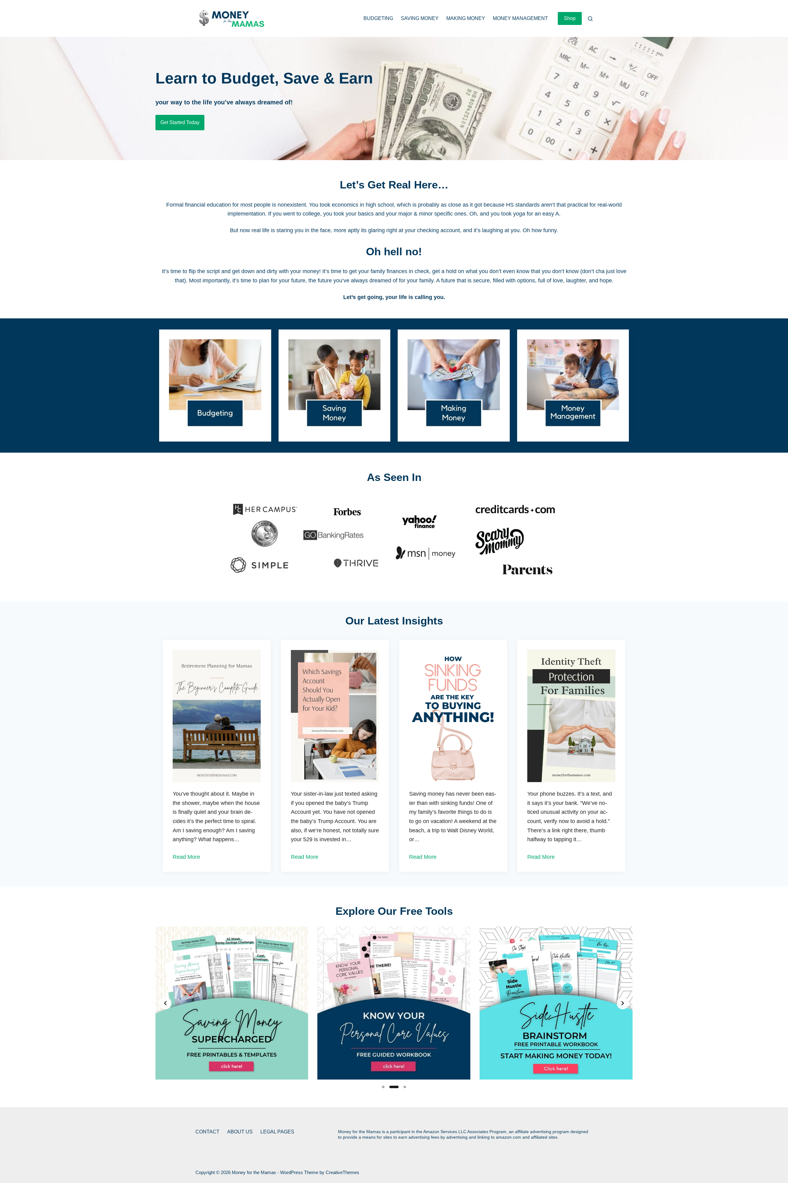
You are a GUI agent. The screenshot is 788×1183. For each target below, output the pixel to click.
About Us (240, 1131)
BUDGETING (378, 18)
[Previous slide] (165, 1003)
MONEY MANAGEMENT (520, 18)
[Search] (590, 18)
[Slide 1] (383, 1087)
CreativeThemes (342, 1172)
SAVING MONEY (420, 18)
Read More (186, 857)
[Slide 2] (394, 1087)
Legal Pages (277, 1131)
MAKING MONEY (465, 18)
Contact (207, 1131)
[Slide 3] (404, 1087)
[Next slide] (623, 1003)
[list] (394, 1003)
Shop (570, 18)
